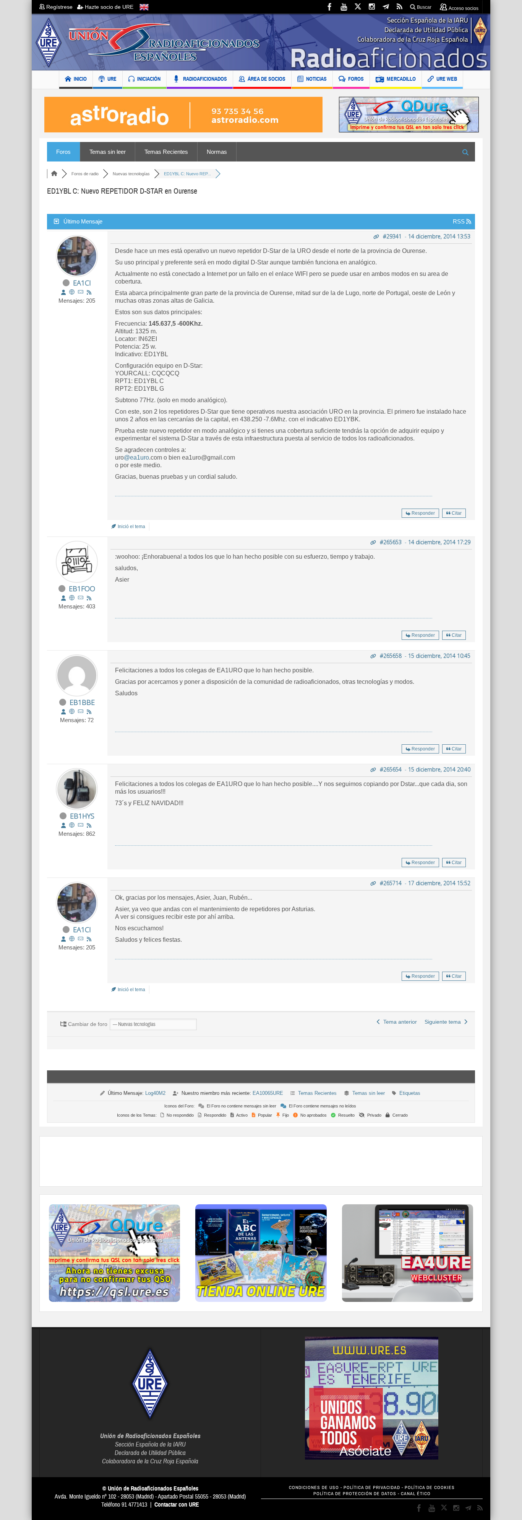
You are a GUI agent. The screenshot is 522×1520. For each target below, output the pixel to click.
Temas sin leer (107, 151)
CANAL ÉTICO (416, 1494)
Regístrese (61, 7)
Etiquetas (409, 1093)
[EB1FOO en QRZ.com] (72, 598)
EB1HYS (82, 815)
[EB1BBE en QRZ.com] (72, 711)
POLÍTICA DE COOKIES (430, 1488)
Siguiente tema (444, 1022)
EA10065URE (268, 1093)
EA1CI (82, 282)
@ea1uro (136, 457)
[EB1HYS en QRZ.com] (72, 825)
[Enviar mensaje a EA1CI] (81, 292)
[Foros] (54, 173)
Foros (63, 151)
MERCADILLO (401, 78)
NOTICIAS (316, 78)
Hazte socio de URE (108, 7)
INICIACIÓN (148, 78)
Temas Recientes (166, 151)
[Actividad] (89, 292)
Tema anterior (398, 1022)
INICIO (80, 78)
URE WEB (446, 78)
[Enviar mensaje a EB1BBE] (81, 711)
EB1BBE (82, 702)
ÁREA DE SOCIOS (266, 78)
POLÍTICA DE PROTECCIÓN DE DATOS (354, 1494)
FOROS (356, 78)
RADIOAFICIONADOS (205, 78)
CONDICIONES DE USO (314, 1488)
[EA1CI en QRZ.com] (72, 292)
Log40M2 (155, 1093)
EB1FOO (82, 588)
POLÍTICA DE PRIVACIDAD (372, 1488)
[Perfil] (63, 292)
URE (112, 78)
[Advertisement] (261, 1161)
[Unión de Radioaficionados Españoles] (261, 42)
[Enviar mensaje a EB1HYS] (81, 825)
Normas (217, 151)
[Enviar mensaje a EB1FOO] (81, 598)
